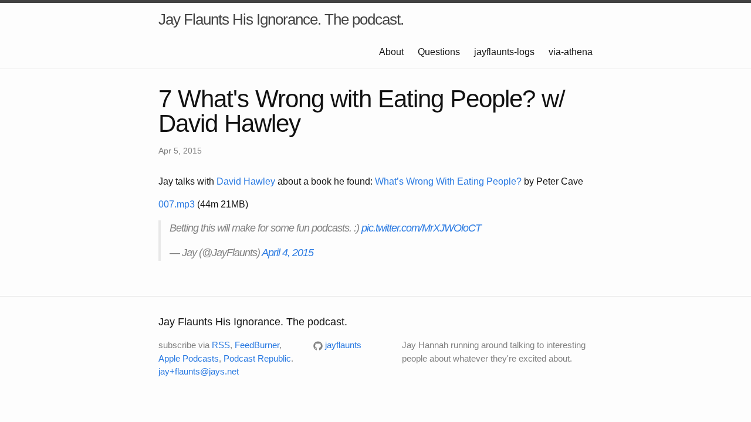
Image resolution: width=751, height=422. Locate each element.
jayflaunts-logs (504, 52)
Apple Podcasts (188, 358)
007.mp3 (176, 204)
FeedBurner (257, 345)
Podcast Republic (257, 358)
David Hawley (245, 181)
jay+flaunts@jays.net (198, 371)
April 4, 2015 (287, 252)
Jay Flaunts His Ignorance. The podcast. (281, 19)
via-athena (571, 52)
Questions (439, 52)
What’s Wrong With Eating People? (448, 181)
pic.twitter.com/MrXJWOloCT (421, 228)
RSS (221, 345)
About (391, 52)
